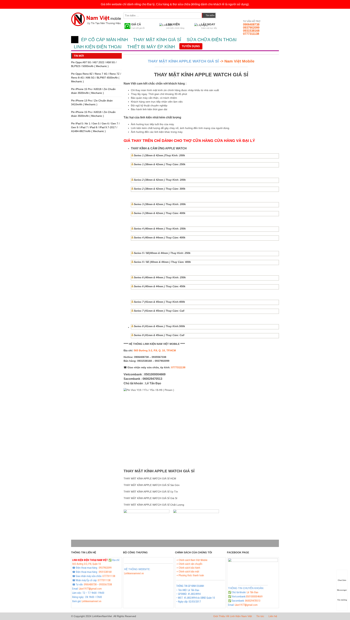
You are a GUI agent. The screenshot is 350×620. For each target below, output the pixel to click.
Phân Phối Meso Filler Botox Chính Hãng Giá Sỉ (147, 577)
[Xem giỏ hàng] (222, 14)
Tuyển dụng (191, 46)
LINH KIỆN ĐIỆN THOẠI (98, 46)
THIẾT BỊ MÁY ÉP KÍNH (151, 46)
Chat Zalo (342, 580)
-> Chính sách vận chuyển (189, 563)
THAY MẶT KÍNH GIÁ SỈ (157, 39)
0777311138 (251, 34)
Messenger (342, 590)
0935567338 (105, 584)
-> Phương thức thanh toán (190, 575)
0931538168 (251, 30)
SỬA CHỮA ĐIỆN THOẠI (212, 39)
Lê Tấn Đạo (252, 592)
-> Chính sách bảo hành (188, 567)
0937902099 (251, 27)
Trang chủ (74, 39)
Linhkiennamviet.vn (91, 601)
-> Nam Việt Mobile (236, 61)
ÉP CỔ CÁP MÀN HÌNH (104, 39)
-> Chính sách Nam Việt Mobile (191, 560)
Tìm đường (342, 600)
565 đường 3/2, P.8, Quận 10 (86, 563)
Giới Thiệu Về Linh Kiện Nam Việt (232, 616)
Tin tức (260, 616)
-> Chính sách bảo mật (187, 571)
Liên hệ (273, 616)
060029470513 (252, 600)
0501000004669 (254, 596)
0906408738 (251, 24)
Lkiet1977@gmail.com (90, 588)
